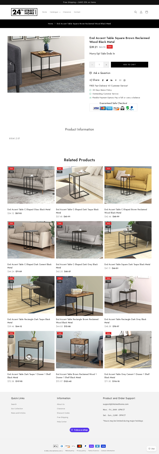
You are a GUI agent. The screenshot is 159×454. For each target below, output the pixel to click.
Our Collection (17, 408)
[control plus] (106, 64)
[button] (54, 12)
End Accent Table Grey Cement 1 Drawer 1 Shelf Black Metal (126, 376)
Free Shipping (62, 417)
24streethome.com (55, 451)
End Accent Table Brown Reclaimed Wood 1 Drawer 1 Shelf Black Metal (76, 376)
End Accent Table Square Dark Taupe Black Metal (127, 264)
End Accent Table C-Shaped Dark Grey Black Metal (77, 266)
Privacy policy (81, 451)
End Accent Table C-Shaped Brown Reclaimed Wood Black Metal (125, 211)
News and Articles (18, 413)
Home (50, 23)
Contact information (108, 451)
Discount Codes (63, 413)
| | (62, 451)
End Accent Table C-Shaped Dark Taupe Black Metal (77, 211)
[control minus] (92, 64)
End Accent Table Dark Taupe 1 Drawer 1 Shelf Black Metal (29, 376)
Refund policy (69, 451)
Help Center (62, 422)
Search (14, 404)
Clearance (61, 408)
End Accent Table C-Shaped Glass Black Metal (28, 209)
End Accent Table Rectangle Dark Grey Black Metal (125, 321)
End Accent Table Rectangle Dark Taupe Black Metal (28, 321)
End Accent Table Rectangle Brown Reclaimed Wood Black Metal (77, 321)
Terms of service (93, 451)
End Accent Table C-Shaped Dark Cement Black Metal (29, 266)
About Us (60, 404)
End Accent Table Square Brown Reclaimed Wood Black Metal (84, 23)
